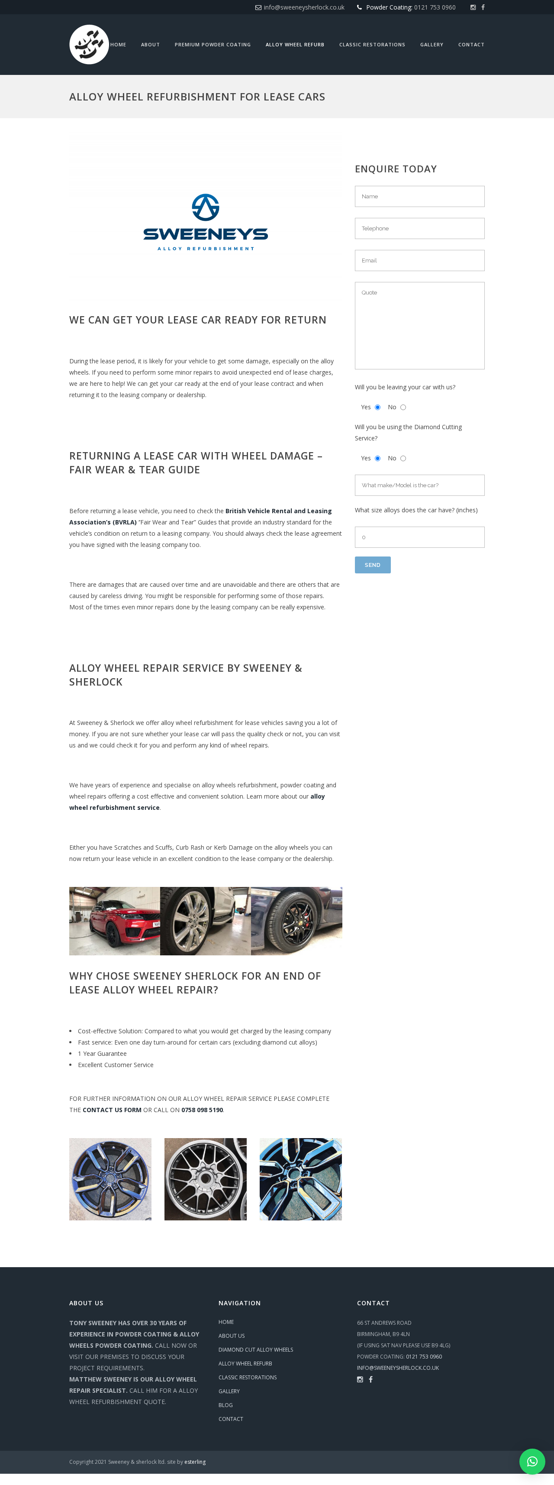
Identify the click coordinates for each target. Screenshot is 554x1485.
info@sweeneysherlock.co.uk (304, 7)
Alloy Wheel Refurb (245, 1363)
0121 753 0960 (435, 7)
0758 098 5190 (202, 1110)
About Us (232, 1335)
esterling (195, 1462)
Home (226, 1322)
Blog (226, 1405)
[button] (532, 1462)
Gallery (229, 1391)
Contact (231, 1419)
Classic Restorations (248, 1377)
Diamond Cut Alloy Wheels (256, 1349)
